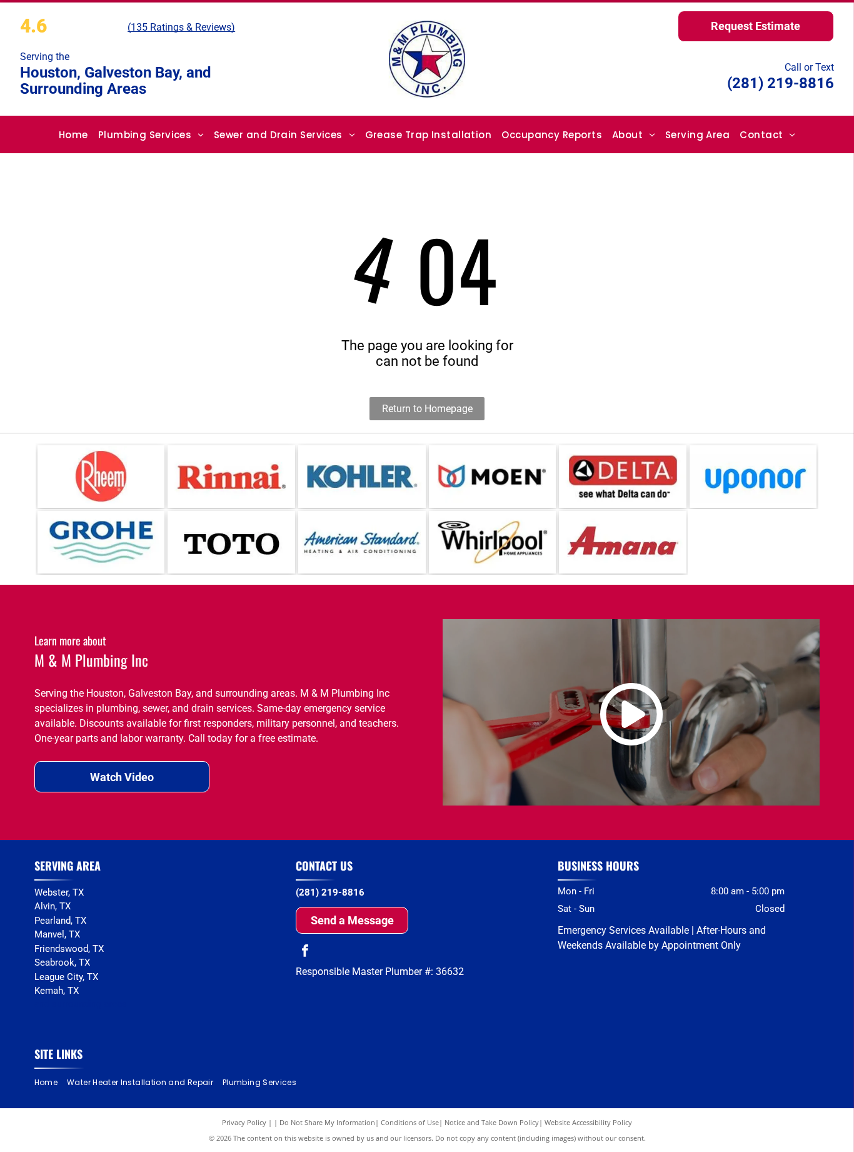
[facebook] (305, 952)
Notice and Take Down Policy (492, 1122)
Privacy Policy (244, 1122)
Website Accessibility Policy (588, 1122)
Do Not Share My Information (327, 1122)
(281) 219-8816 (780, 83)
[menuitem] (73, 134)
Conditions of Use (410, 1122)
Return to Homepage (427, 409)
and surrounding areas (80, 1003)
